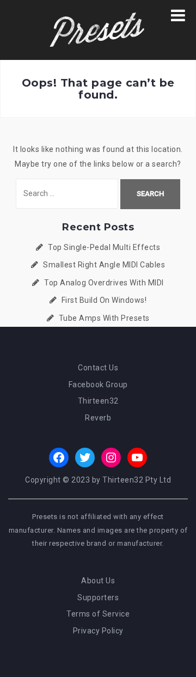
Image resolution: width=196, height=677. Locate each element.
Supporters (98, 597)
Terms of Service (98, 613)
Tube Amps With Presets (104, 318)
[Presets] (98, 29)
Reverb (98, 417)
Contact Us (98, 367)
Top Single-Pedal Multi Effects (104, 247)
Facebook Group (98, 384)
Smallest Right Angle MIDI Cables (104, 264)
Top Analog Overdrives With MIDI (104, 282)
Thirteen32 (98, 401)
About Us (98, 580)
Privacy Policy (98, 630)
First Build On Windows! (104, 300)
